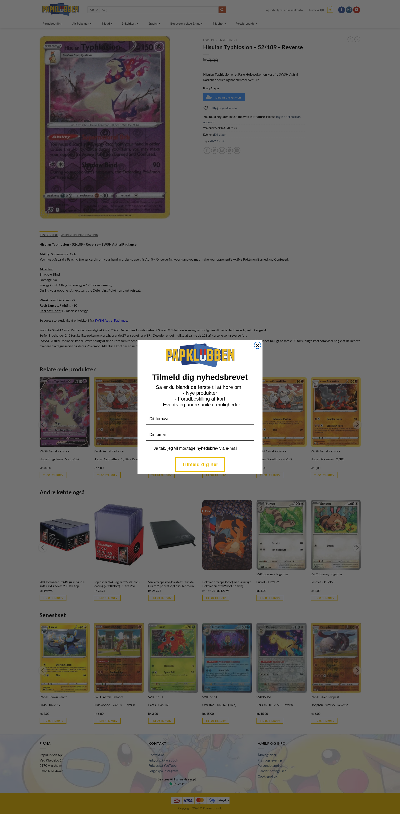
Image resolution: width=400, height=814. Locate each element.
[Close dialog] (257, 345)
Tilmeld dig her (200, 464)
